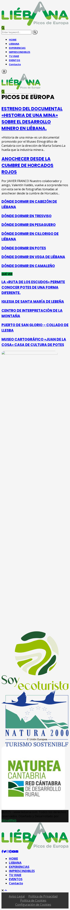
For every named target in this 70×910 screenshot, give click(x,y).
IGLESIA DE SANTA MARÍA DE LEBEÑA (32, 301)
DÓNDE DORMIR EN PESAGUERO (28, 224)
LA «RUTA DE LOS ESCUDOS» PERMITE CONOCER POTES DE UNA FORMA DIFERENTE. (33, 287)
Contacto (15, 64)
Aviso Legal (17, 896)
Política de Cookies (33, 900)
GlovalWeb (8, 820)
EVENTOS (15, 879)
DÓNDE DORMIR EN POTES (23, 248)
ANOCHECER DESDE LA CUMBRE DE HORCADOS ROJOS (27, 165)
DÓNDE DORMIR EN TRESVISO (26, 216)
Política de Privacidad (42, 896)
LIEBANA (15, 863)
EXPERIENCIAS (19, 867)
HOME (13, 859)
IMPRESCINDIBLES (19, 52)
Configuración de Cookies (33, 905)
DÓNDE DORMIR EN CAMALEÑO (28, 265)
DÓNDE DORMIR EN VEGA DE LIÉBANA (33, 256)
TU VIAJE (15, 875)
